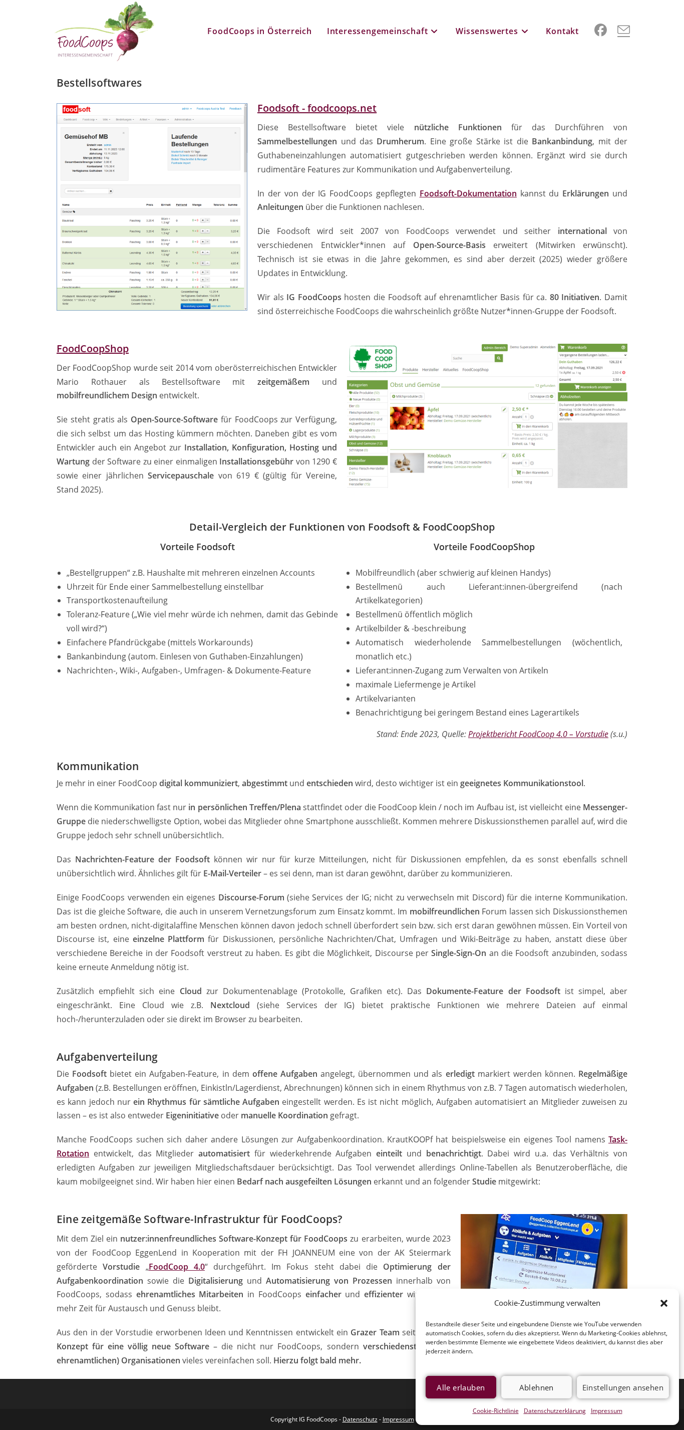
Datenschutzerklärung (555, 1410)
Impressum (606, 1410)
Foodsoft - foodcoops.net (317, 108)
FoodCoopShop (93, 348)
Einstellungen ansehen (622, 1387)
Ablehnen (536, 1387)
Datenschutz (360, 1419)
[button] (664, 1303)
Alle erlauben (461, 1387)
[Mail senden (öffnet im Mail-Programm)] (623, 30)
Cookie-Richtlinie (496, 1410)
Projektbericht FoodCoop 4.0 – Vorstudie (538, 734)
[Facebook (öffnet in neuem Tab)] (600, 30)
